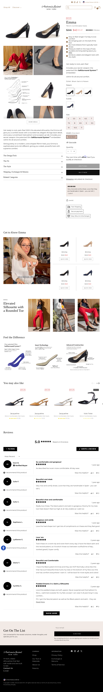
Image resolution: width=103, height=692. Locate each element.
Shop (34, 655)
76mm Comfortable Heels (76, 26)
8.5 (80, 123)
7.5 (69, 123)
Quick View (64, 259)
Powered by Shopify (9, 684)
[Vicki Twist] (88, 399)
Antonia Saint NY (20, 682)
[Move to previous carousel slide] (93, 383)
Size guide (72, 142)
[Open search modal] (68, 7)
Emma (64, 252)
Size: (68, 115)
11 (81, 128)
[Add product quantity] (68, 151)
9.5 (92, 123)
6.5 (86, 119)
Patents (35, 668)
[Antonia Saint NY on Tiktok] (77, 2)
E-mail (6, 671)
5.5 (74, 119)
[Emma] (64, 243)
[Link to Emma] (79, 92)
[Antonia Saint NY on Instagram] (75, 2)
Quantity (69, 147)
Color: (77, 81)
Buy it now (83, 172)
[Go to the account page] (94, 7)
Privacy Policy (57, 655)
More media (33, 122)
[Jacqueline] (14, 399)
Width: (72, 133)
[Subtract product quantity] (74, 151)
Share (71, 200)
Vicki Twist (88, 414)
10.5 (75, 128)
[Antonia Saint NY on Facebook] (72, 2)
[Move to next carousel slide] (98, 383)
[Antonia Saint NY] (51, 7)
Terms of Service (58, 665)
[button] (93, 30)
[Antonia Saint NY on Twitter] (80, 2)
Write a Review (90, 449)
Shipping (70, 179)
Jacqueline (14, 414)
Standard (71, 137)
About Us (36, 665)
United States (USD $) (91, 2)
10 (69, 128)
